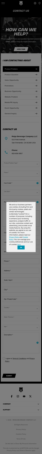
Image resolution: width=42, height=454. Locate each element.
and (27, 358)
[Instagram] (18, 396)
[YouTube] (24, 396)
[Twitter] (30, 396)
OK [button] (21, 247)
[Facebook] (11, 396)
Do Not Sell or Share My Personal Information (21, 443)
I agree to (9, 358)
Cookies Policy (21, 434)
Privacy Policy (14, 237)
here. (19, 244)
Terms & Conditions (19, 358)
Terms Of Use (21, 439)
